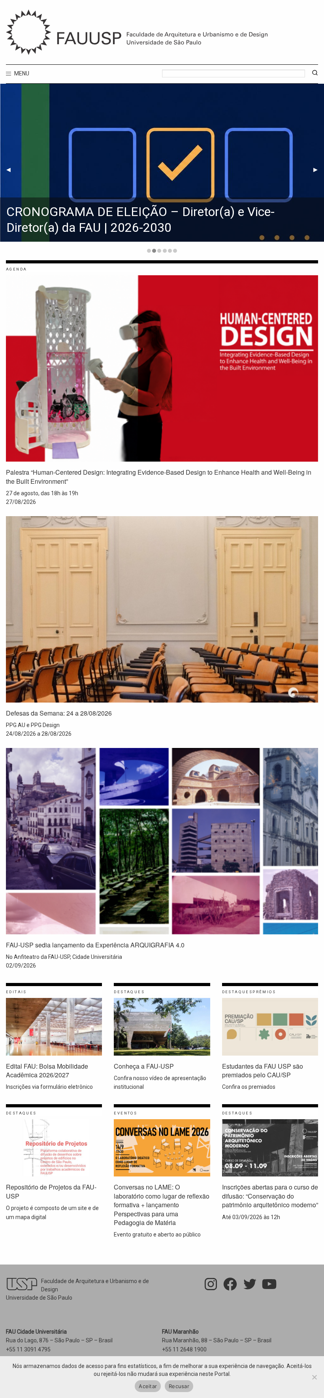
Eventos (125, 1113)
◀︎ (8, 169)
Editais (16, 992)
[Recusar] (314, 1377)
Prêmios (264, 992)
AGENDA (16, 269)
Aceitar (148, 1386)
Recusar (179, 1386)
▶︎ (315, 169)
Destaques (129, 992)
